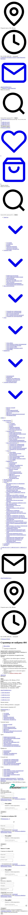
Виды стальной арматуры (12, 486)
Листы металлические (11, 442)
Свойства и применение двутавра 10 (15, 515)
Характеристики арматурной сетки (15, 537)
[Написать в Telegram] (3, 127)
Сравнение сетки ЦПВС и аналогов (15, 495)
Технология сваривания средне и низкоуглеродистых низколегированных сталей (16, 535)
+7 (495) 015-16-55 (5, 123)
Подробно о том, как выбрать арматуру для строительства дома (16, 489)
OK (2, 913)
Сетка (7, 450)
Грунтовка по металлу (11, 381)
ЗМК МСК (3, 675)
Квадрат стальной (10, 407)
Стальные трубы (10, 431)
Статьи (18, 57)
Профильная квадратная (12, 275)
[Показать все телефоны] (1, 121)
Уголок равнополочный (12, 410)
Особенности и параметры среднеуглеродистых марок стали (14, 511)
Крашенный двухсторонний (13, 379)
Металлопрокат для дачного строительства (16, 525)
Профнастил (9, 461)
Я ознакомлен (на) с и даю (13, 799)
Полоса (8, 409)
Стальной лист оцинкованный (13, 312)
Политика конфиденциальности (8, 778)
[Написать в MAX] (8, 127)
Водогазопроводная (11, 279)
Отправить (3, 811)
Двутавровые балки (11, 415)
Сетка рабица (9, 343)
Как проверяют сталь (11, 504)
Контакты (3, 58)
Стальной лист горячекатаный (13, 311)
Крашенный (9, 377)
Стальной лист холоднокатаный (14, 316)
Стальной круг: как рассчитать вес (14, 520)
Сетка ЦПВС (9, 349)
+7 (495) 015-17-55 (5, 124)
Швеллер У (9, 412)
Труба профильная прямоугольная (14, 277)
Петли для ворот (10, 282)
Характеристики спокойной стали (14, 538)
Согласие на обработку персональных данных (12, 779)
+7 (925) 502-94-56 (5, 692)
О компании (4, 57)
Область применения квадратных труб (15, 529)
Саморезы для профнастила (13, 378)
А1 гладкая (9, 242)
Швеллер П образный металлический (15, 414)
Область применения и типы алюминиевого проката (13, 527)
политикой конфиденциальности (9, 798)
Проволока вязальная (11, 246)
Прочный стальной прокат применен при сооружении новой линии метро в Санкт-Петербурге (16, 498)
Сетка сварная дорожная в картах (14, 348)
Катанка (8, 245)
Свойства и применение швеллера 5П (15, 516)
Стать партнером (7, 480)
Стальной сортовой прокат (13, 467)
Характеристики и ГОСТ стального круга (16, 522)
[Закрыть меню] (5, 418)
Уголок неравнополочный (12, 411)
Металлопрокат (7, 420)
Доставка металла (7, 479)
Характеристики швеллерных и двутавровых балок (14, 540)
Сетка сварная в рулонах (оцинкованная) (16, 344)
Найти (16, 118)
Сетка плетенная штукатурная (13, 345)
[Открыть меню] (1, 88)
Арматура (8, 422)
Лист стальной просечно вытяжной (15, 315)
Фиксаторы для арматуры (12, 249)
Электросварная (10, 278)
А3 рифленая (9, 244)
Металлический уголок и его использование (13, 506)
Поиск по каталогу (5, 89)
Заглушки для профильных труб (14, 280)
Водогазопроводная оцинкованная (14, 284)
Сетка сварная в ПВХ (11, 346)
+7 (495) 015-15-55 (5, 119)
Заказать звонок (5, 126)
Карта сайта (21, 779)
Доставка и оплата (11, 57)
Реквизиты (22, 57)
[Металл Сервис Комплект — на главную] (9, 88)
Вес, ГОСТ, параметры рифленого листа (16, 502)
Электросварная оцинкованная (13, 283)
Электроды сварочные (11, 247)
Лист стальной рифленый (12, 313)
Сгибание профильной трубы (13, 491)
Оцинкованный (10, 376)
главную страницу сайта (15, 673)
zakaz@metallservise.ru (6, 578)
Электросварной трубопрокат (13, 542)
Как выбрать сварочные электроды (14, 487)
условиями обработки (6, 911)
